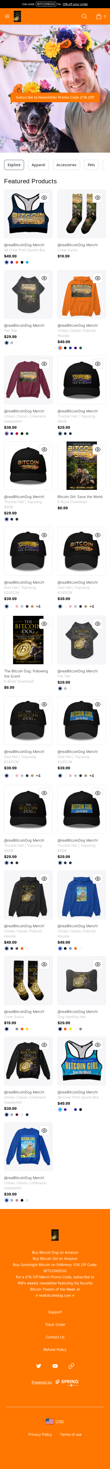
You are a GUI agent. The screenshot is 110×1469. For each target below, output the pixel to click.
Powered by (42, 1382)
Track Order (55, 1324)
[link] (28, 214)
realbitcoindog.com (55, 1295)
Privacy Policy (40, 1434)
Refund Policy (55, 1349)
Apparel (38, 164)
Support (55, 1312)
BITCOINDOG (46, 4)
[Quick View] (44, 198)
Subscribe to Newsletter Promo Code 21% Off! (55, 97)
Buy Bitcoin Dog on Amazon (55, 1252)
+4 (38, 606)
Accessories (66, 164)
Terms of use (71, 1434)
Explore (14, 164)
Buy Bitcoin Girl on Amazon (55, 1258)
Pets (91, 164)
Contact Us (55, 1337)
